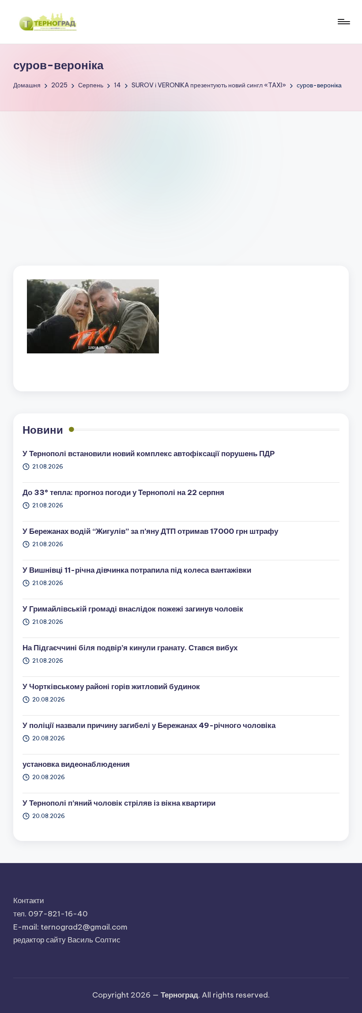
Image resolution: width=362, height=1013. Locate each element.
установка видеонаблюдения (76, 764)
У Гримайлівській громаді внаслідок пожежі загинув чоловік (133, 609)
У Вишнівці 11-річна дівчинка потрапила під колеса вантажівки (137, 570)
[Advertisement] (181, 177)
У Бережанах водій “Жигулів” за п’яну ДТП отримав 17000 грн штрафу (150, 531)
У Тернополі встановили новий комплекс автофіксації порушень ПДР (149, 453)
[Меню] (343, 22)
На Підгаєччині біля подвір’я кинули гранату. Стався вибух (130, 648)
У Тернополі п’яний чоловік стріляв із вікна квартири (119, 803)
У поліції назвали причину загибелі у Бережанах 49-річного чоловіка (149, 725)
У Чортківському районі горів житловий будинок (111, 686)
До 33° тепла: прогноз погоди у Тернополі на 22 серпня (123, 492)
